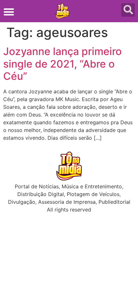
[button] (8, 11)
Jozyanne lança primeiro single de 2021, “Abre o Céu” (62, 63)
